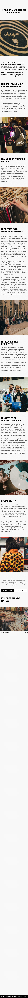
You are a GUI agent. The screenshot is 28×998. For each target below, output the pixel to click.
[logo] (5, 5)
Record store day (7, 590)
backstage (8, 996)
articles (14, 996)
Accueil (3, 996)
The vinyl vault (20, 590)
